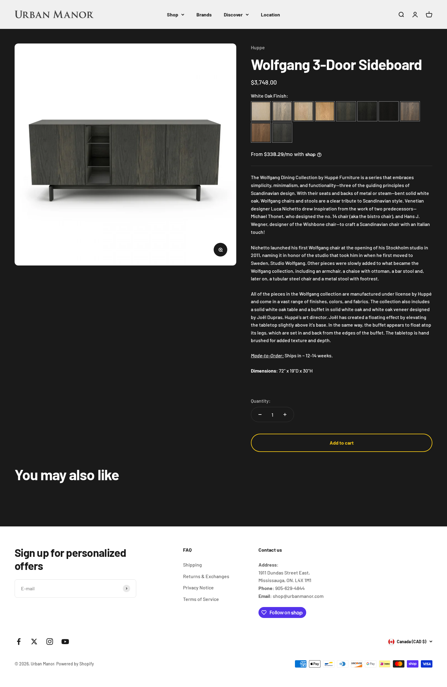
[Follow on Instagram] (50, 641)
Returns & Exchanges (206, 576)
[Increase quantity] (285, 414)
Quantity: (261, 401)
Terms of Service (201, 599)
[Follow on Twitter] (34, 641)
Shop (172, 14)
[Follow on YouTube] (65, 641)
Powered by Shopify (75, 663)
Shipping (192, 564)
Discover (233, 14)
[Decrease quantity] (260, 414)
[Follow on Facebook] (19, 641)
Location (270, 14)
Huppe (258, 47)
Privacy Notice (198, 587)
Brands (204, 14)
